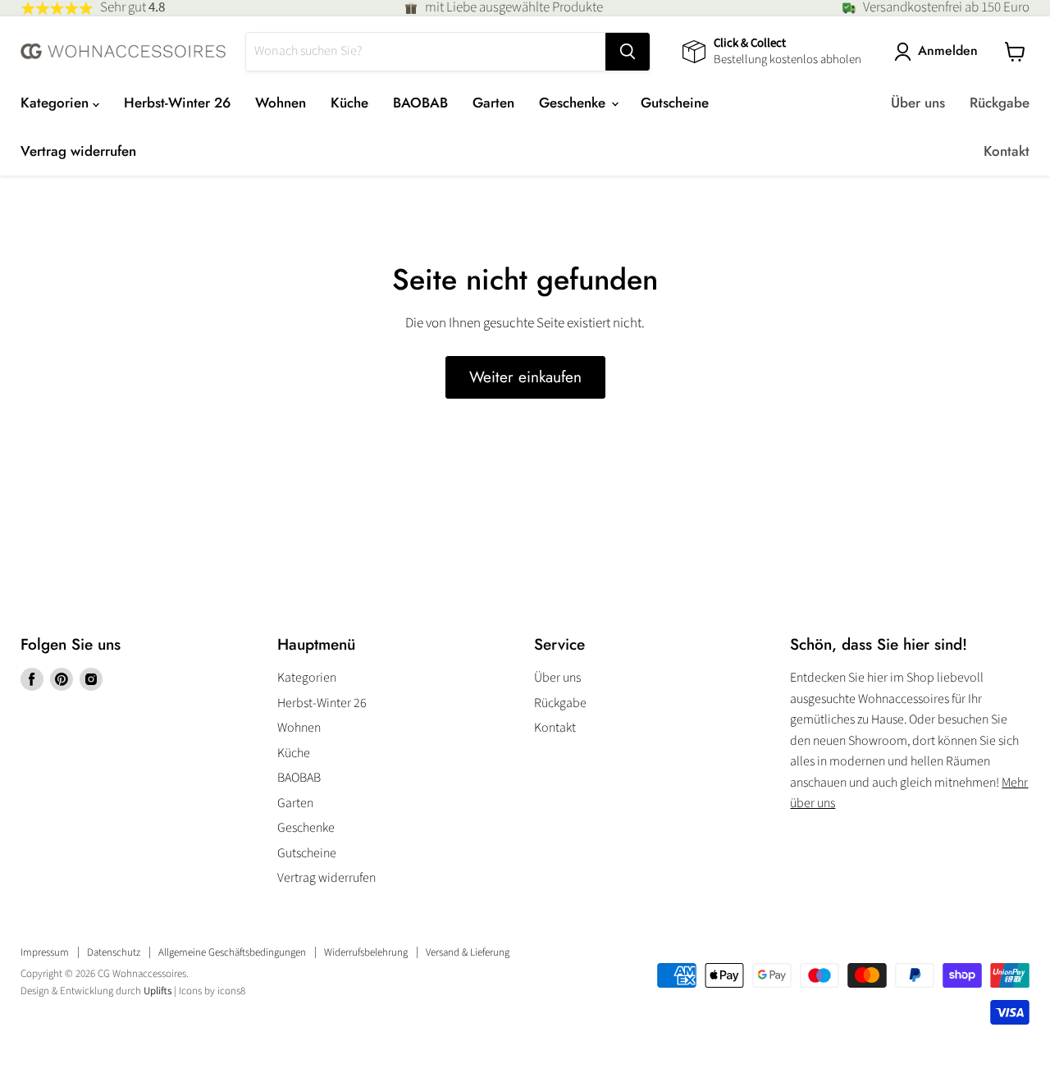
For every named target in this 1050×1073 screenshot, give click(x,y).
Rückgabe (999, 102)
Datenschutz (113, 952)
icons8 (231, 991)
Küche (349, 102)
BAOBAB (420, 102)
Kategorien (57, 102)
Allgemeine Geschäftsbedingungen (232, 952)
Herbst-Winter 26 (177, 102)
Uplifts (157, 991)
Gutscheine (675, 102)
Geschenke (574, 102)
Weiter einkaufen (525, 377)
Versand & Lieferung (467, 952)
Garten (493, 102)
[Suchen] (627, 52)
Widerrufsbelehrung (366, 952)
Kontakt (1006, 151)
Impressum (45, 952)
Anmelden (948, 51)
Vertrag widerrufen (78, 151)
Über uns (918, 102)
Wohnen (280, 102)
